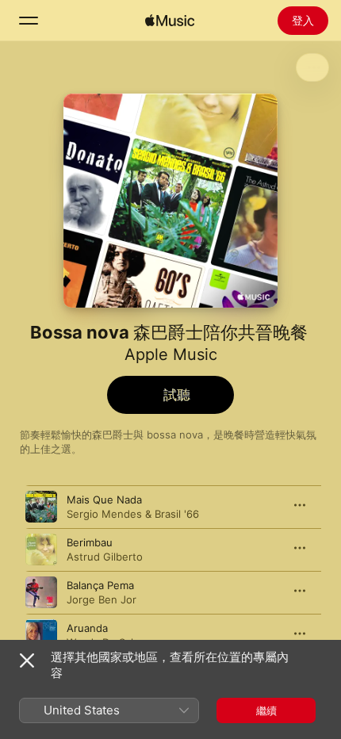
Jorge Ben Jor (101, 599)
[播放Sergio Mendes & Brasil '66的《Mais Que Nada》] (41, 507)
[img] (169, 20)
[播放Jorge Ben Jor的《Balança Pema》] (41, 592)
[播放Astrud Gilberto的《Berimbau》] (41, 549)
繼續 (266, 710)
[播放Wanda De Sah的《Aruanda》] (41, 635)
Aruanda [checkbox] (87, 628)
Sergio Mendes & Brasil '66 (133, 513)
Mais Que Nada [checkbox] (104, 499)
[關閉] (27, 660)
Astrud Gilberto (105, 556)
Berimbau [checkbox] (90, 542)
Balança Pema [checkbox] (100, 585)
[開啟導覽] (28, 20)
